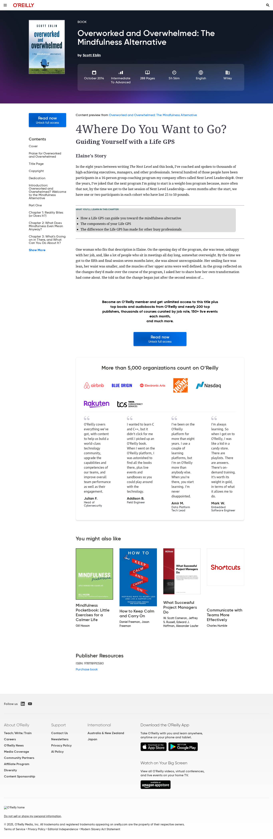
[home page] (23, 5)
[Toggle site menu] (5, 5)
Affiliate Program (16, 764)
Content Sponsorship (19, 776)
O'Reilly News (14, 745)
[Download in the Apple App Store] (153, 750)
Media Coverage (16, 752)
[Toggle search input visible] (268, 5)
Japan (92, 739)
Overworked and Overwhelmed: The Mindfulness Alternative (153, 115)
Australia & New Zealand (106, 733)
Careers (10, 739)
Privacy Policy (61, 745)
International (99, 725)
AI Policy (57, 752)
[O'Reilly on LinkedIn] (23, 704)
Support (58, 725)
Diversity (10, 770)
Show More (37, 250)
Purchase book (87, 669)
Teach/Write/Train (18, 733)
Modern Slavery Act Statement (100, 829)
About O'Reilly (16, 725)
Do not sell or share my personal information (32, 816)
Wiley (227, 78)
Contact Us (59, 733)
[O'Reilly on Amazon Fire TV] (155, 788)
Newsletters (59, 739)
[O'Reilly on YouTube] (30, 704)
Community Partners (19, 758)
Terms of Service (14, 829)
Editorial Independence (63, 829)
